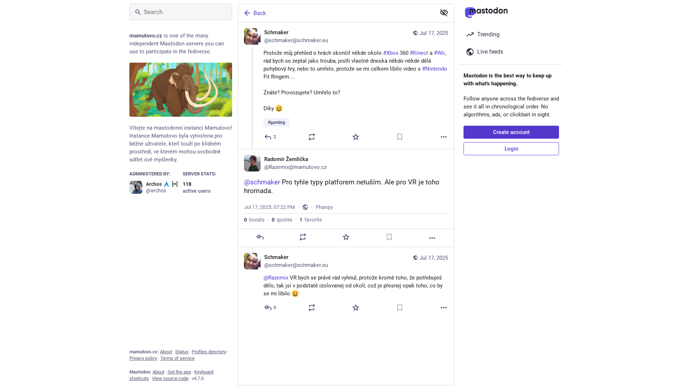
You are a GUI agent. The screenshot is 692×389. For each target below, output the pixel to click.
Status (181, 351)
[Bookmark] (399, 137)
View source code (170, 378)
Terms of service (177, 358)
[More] (443, 137)
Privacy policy (143, 358)
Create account (511, 132)
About (166, 351)
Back (259, 13)
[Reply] (260, 237)
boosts (254, 220)
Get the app (179, 372)
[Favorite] (355, 137)
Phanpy (324, 207)
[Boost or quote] (311, 137)
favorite (311, 220)
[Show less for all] (444, 12)
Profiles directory (209, 351)
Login (511, 149)
